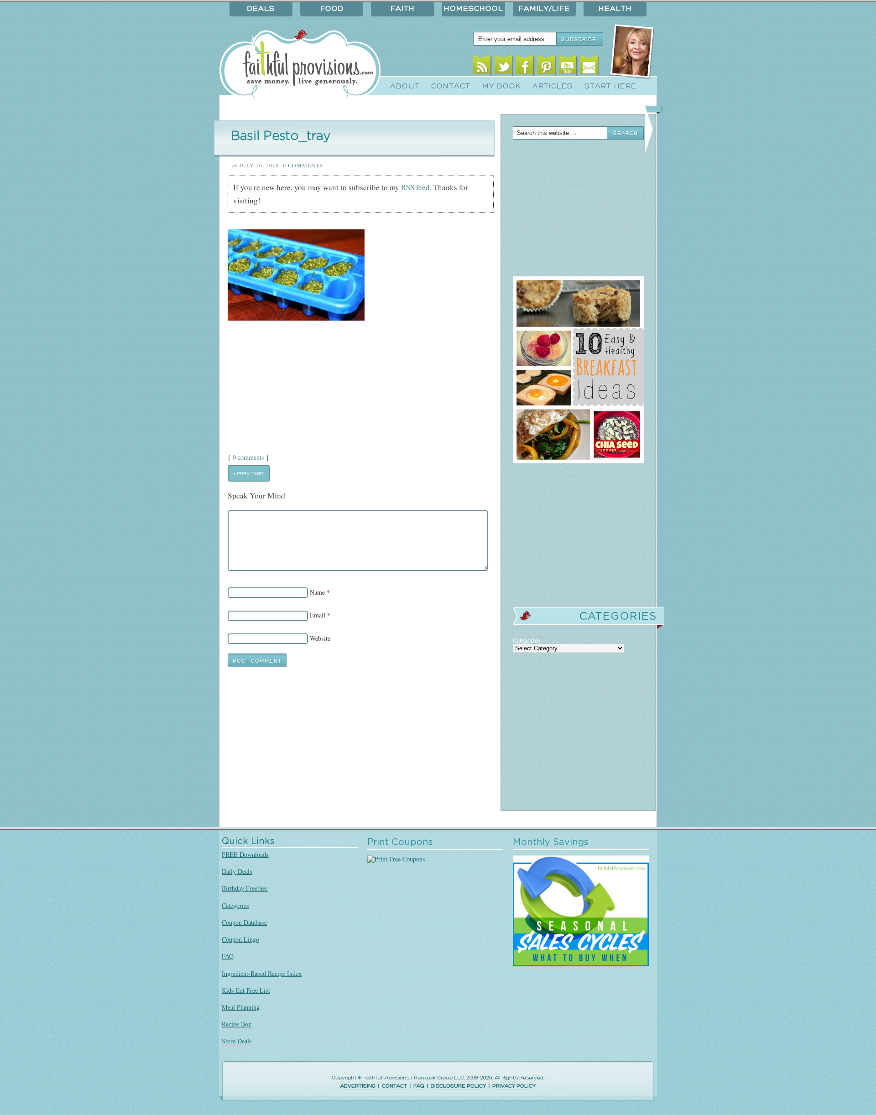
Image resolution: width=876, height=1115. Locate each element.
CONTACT (394, 1086)
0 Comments (303, 165)
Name (317, 592)
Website (320, 638)
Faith (403, 9)
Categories (235, 905)
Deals (261, 9)
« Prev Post (248, 473)
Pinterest (546, 67)
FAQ (228, 956)
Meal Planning (241, 1007)
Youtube (568, 67)
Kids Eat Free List (246, 990)
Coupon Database (244, 922)
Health (615, 9)
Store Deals (237, 1041)
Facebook (525, 67)
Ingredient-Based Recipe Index (262, 973)
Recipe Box (236, 1024)
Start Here (610, 86)
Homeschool (473, 9)
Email (589, 67)
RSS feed (415, 187)
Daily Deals (237, 871)
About (405, 86)
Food (332, 9)
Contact (450, 86)
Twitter (503, 67)
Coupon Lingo (240, 939)
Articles (552, 86)
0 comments (248, 457)
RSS (482, 67)
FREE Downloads (245, 854)
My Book (501, 86)
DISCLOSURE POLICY (458, 1086)
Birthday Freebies (245, 888)
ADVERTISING (357, 1086)
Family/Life (544, 9)
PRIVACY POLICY (514, 1086)
